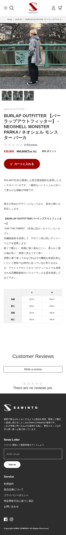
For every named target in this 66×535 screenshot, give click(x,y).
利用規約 (9, 483)
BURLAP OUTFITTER (14, 109)
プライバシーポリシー (16, 495)
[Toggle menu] (6, 8)
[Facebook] (5, 519)
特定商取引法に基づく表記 (18, 500)
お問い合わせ (11, 506)
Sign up (12, 464)
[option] (33, 56)
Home (9, 19)
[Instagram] (11, 519)
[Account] (52, 8)
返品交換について (14, 489)
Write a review (33, 369)
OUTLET (18, 19)
